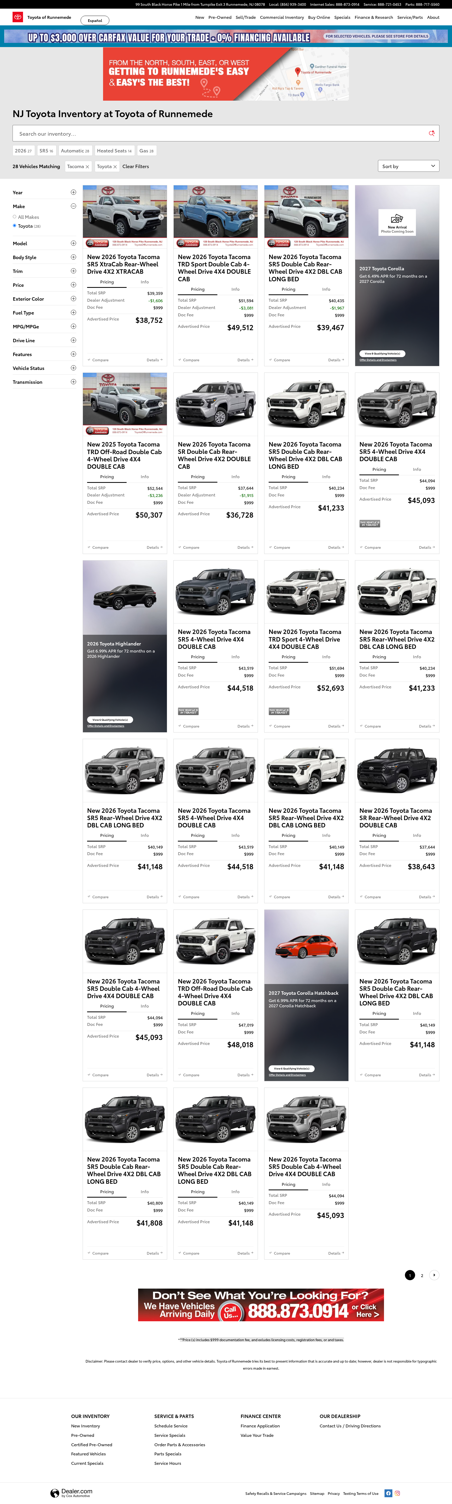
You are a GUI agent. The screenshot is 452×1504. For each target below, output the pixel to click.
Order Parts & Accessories (179, 1444)
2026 (23, 150)
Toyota (104, 166)
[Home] (20, 17)
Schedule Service (171, 1425)
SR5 (46, 150)
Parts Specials (168, 1453)
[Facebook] (388, 1493)
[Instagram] (397, 1493)
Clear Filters (135, 166)
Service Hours (167, 1463)
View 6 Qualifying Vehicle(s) (110, 720)
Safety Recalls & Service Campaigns (276, 1493)
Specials (342, 17)
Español (95, 20)
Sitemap (317, 1493)
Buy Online (319, 17)
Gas (146, 150)
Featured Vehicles (88, 1453)
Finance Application (260, 1425)
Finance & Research (374, 17)
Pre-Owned (219, 17)
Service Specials (169, 1435)
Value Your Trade (257, 1435)
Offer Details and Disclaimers (378, 360)
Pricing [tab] (107, 281)
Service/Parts (410, 17)
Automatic (75, 150)
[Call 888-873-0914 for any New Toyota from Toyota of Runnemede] (261, 1305)
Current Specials (87, 1463)
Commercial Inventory (282, 17)
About (433, 17)
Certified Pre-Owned (91, 1444)
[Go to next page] (434, 1275)
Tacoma (75, 166)
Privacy (334, 1493)
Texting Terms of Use (360, 1493)
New (199, 17)
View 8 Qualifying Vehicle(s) (382, 354)
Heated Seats (114, 150)
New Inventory (85, 1425)
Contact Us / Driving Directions (350, 1425)
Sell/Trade (246, 17)
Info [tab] (145, 281)
